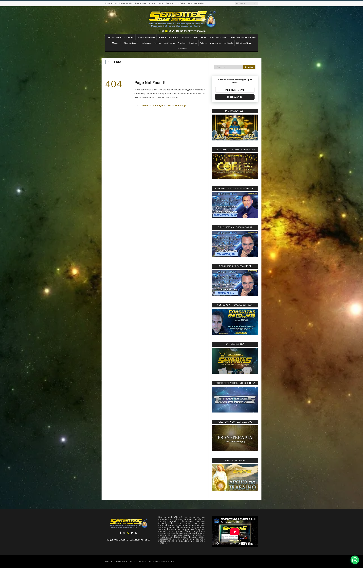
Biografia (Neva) (115, 37)
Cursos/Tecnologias (146, 37)
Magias (115, 43)
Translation (182, 48)
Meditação (228, 43)
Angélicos (182, 43)
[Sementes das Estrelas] (181, 18)
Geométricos (130, 43)
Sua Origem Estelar (218, 37)
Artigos (203, 43)
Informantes (215, 43)
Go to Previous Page (152, 105)
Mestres (193, 43)
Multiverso (146, 43)
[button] (355, 560)
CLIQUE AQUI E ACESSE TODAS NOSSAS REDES (128, 540)
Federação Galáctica (167, 37)
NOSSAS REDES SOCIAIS (192, 31)
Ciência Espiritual (243, 43)
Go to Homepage (177, 105)
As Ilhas (157, 43)
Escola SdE (129, 37)
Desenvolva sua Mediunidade (243, 37)
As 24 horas (169, 43)
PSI (172, 561)
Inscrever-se (235, 97)
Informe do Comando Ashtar (194, 37)
